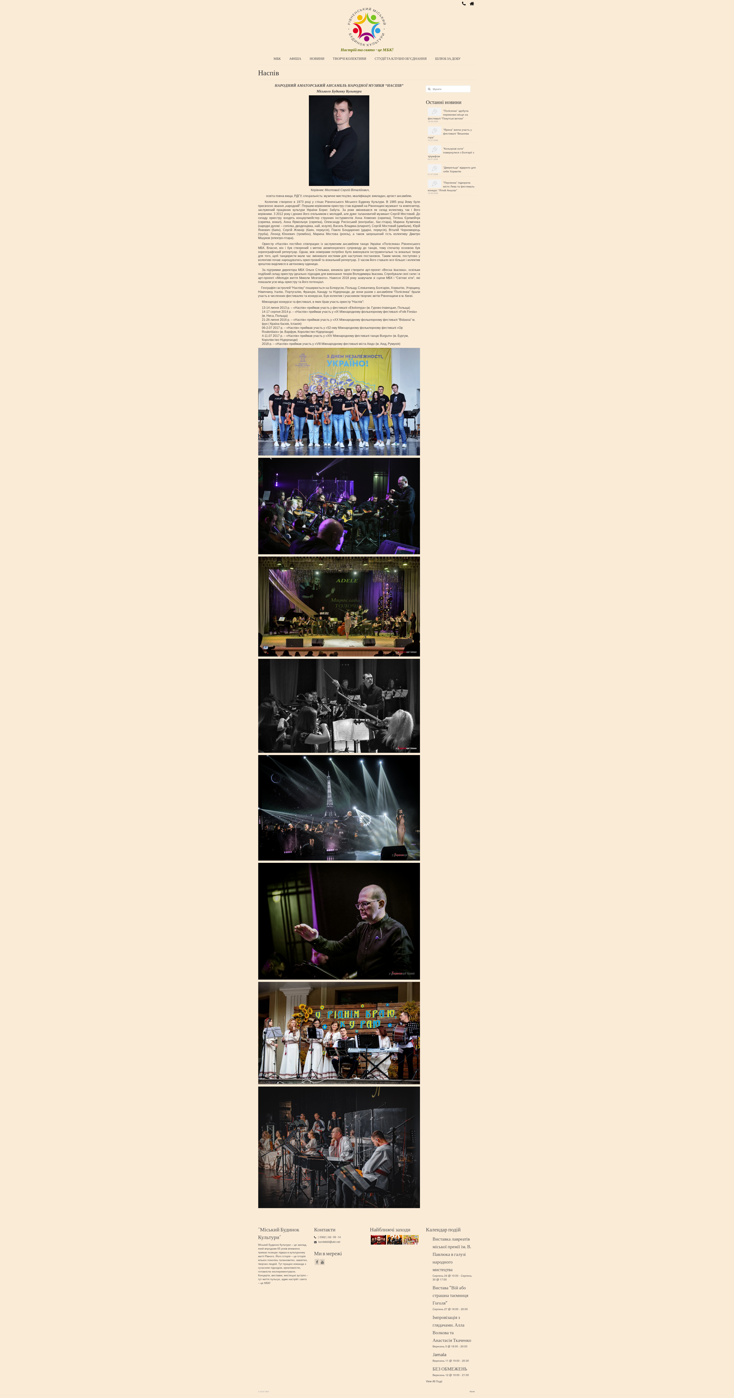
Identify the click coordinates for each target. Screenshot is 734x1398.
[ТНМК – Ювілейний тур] (394, 1240)
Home (472, 1391)
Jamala (439, 1354)
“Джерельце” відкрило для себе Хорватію (459, 169)
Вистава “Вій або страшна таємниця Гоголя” (450, 1295)
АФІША (295, 58)
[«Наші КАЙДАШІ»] (410, 1240)
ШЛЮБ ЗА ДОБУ (448, 58)
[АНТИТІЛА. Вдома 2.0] (378, 1240)
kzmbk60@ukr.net (329, 1242)
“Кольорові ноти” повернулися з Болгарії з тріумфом (451, 152)
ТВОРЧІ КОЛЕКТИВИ (349, 58)
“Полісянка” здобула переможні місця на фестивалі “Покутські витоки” (448, 114)
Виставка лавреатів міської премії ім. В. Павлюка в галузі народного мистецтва (452, 1254)
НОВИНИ (317, 58)
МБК (277, 58)
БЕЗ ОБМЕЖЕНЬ (450, 1368)
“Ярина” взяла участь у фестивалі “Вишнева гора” (450, 133)
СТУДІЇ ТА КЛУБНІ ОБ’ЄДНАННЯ (401, 58)
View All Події (434, 1381)
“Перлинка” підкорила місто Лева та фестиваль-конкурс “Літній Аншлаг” (451, 186)
